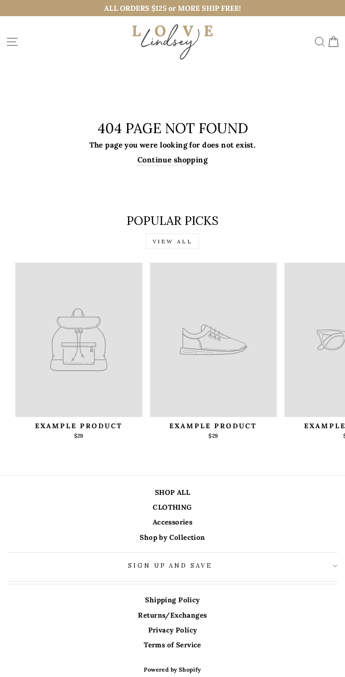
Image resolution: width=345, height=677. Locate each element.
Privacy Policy (172, 630)
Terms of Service (172, 645)
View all (173, 241)
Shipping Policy (172, 600)
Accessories (173, 522)
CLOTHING (172, 507)
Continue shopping (172, 160)
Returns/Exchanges (172, 615)
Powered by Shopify (172, 669)
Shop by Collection (172, 537)
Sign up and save (170, 565)
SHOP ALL (172, 492)
